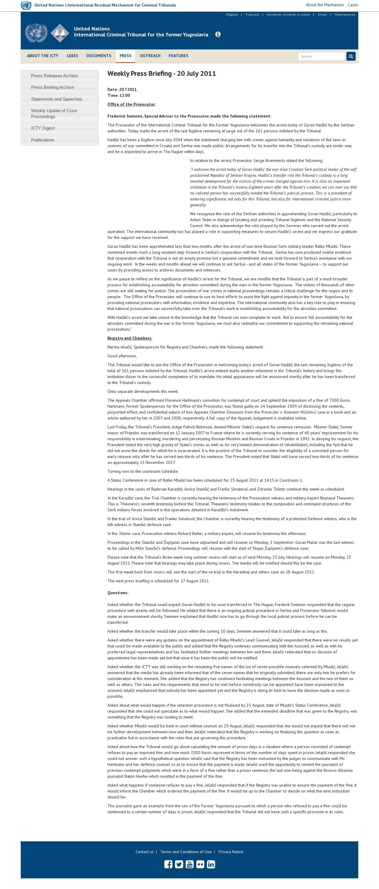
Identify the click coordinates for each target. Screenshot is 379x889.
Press (125, 55)
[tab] (60, 75)
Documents (98, 55)
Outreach (150, 55)
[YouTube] (190, 864)
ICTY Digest (43, 128)
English (232, 14)
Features (178, 55)
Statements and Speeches (56, 99)
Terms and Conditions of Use (186, 851)
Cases (72, 55)
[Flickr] (200, 864)
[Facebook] (168, 864)
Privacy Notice (231, 851)
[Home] (49, 33)
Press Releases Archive (54, 75)
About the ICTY (42, 55)
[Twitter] (179, 864)
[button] (218, 34)
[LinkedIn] (211, 864)
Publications (42, 139)
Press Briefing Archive (52, 87)
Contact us (145, 851)
